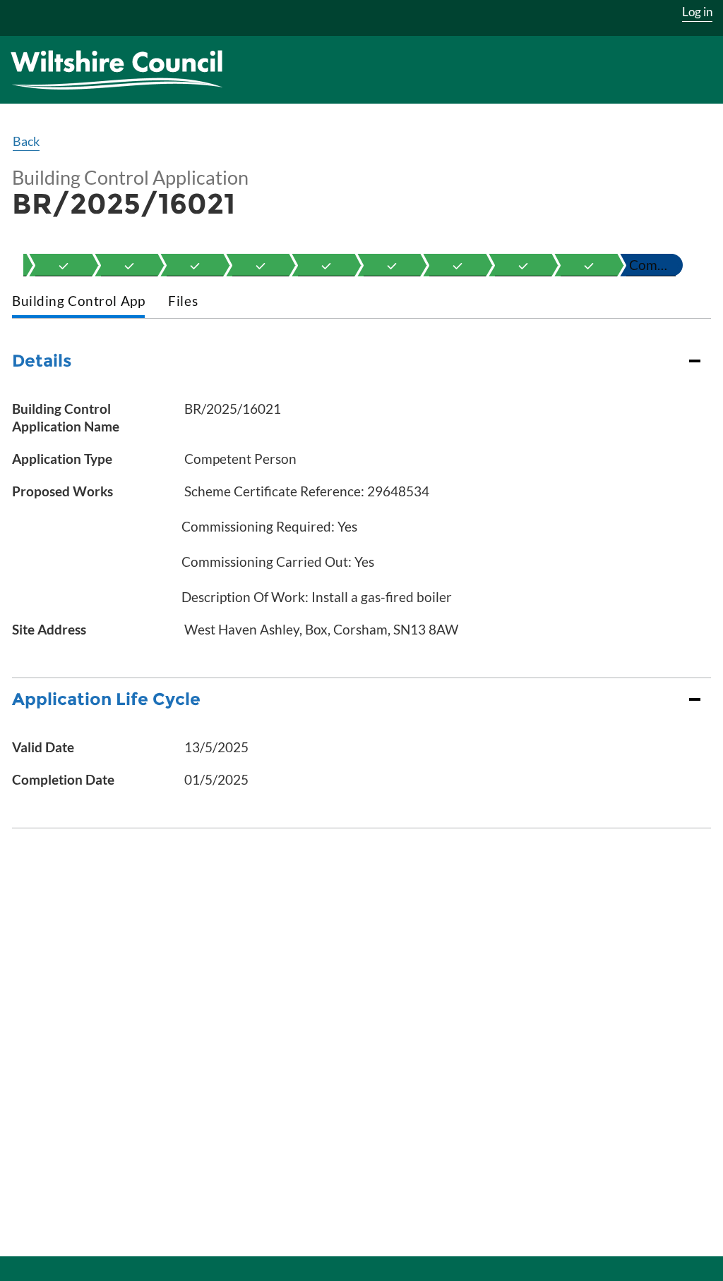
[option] (63, 265)
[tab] (78, 302)
